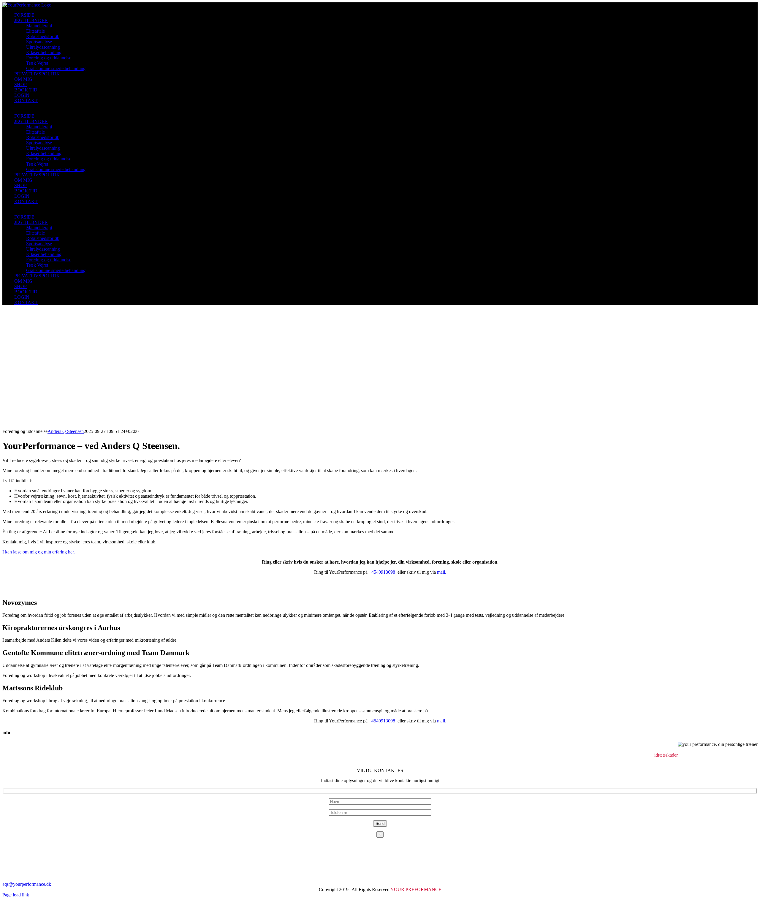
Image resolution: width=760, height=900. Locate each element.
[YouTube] (9, 760)
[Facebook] (4, 760)
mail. (441, 572)
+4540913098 (382, 572)
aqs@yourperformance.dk (26, 884)
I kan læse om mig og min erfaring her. (38, 551)
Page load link (15, 894)
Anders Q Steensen (66, 431)
